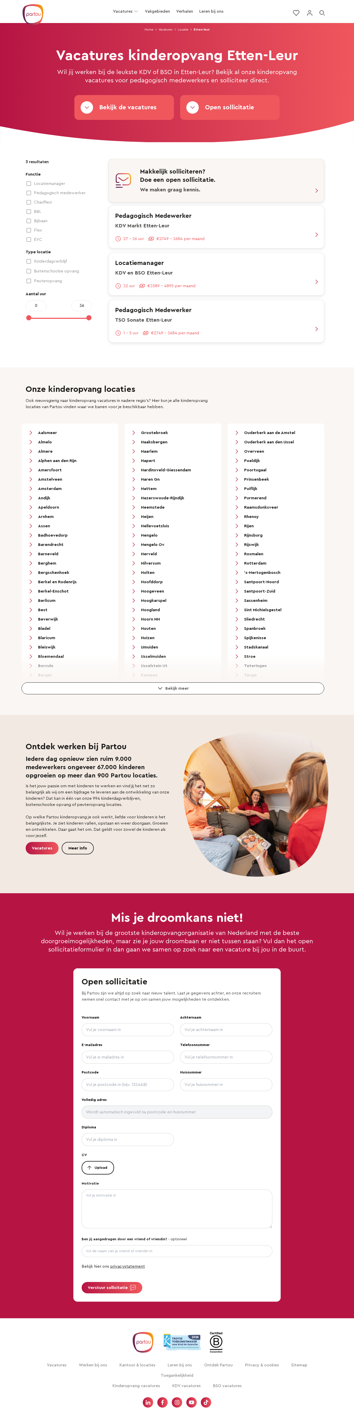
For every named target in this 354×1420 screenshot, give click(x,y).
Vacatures (122, 11)
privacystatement (127, 1266)
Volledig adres (94, 1100)
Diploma (89, 1127)
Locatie (183, 29)
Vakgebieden (157, 11)
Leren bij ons (211, 11)
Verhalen (184, 11)
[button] (136, 11)
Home (149, 29)
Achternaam (190, 1017)
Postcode (90, 1072)
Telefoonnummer (195, 1045)
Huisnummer (191, 1072)
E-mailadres (92, 1045)
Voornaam (90, 1017)
